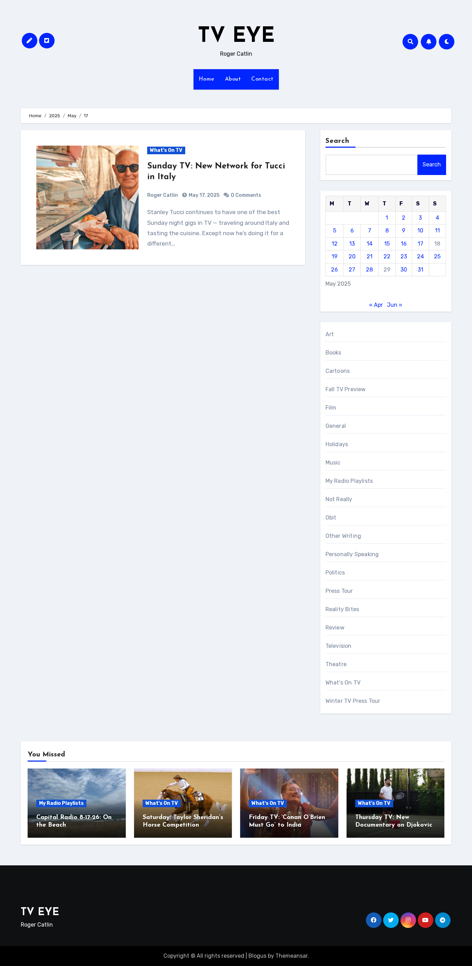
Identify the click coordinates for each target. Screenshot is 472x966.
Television (338, 646)
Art (329, 334)
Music (333, 462)
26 (334, 269)
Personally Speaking (352, 554)
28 (369, 269)
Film (331, 407)
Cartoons (337, 371)
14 (369, 243)
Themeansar (291, 956)
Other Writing (343, 536)
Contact (262, 79)
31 (420, 269)
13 (352, 243)
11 (437, 230)
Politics (335, 572)
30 (403, 269)
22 (387, 256)
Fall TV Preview (345, 389)
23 (403, 256)
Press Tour (339, 591)
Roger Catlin (162, 195)
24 (420, 256)
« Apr (376, 305)
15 (387, 243)
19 (335, 256)
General (335, 426)
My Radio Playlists (349, 481)
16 (404, 243)
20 (352, 256)
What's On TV (166, 150)
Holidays (336, 444)
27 (352, 269)
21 (369, 256)
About (233, 79)
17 (420, 243)
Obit (331, 517)
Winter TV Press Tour (352, 701)
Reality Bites (342, 609)
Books (333, 352)
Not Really (338, 499)
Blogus (257, 956)
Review (334, 627)
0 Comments (246, 195)
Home (207, 79)
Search (337, 141)
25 (437, 256)
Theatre (336, 664)
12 (335, 243)
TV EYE (236, 36)
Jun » (394, 305)
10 (420, 230)
